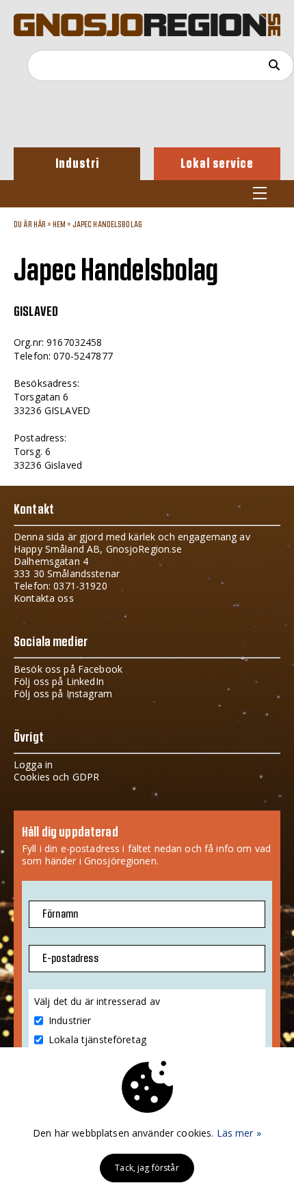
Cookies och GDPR (56, 776)
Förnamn (60, 914)
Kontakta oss (44, 598)
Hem (59, 224)
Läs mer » (239, 1132)
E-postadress (70, 958)
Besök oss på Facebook (68, 668)
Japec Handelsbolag (107, 224)
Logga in (33, 764)
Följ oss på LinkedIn (59, 681)
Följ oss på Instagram (63, 693)
